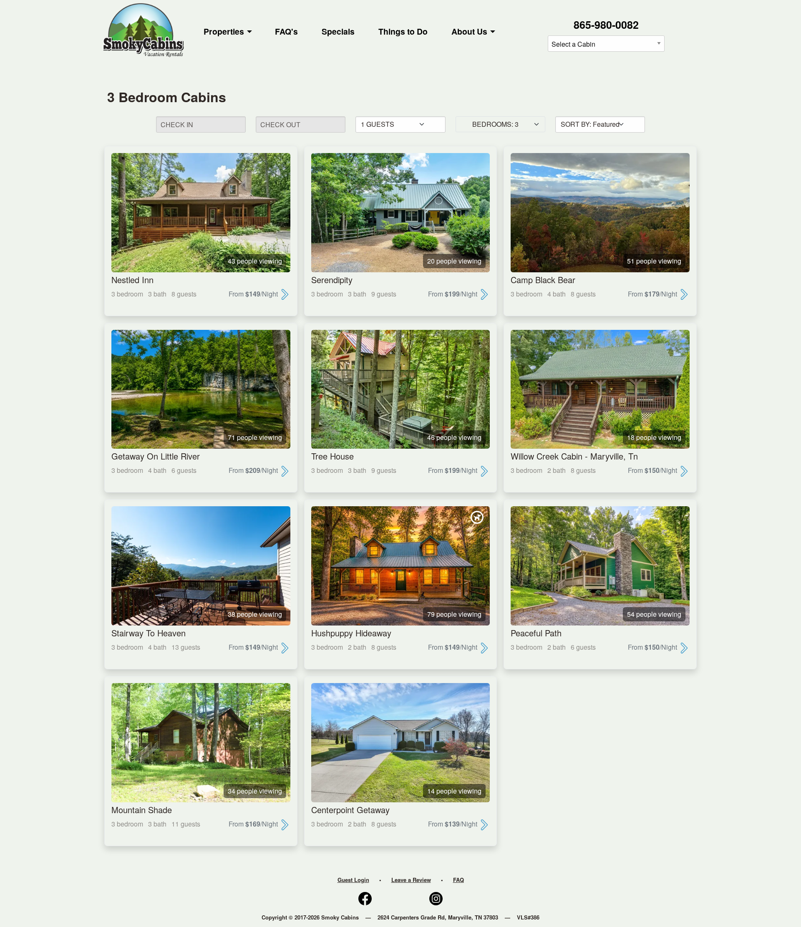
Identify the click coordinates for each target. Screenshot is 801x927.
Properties (224, 31)
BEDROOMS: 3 (495, 124)
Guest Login (353, 880)
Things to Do (403, 31)
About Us (469, 31)
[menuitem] (227, 31)
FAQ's (286, 31)
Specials (338, 31)
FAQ (458, 880)
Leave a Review (411, 880)
